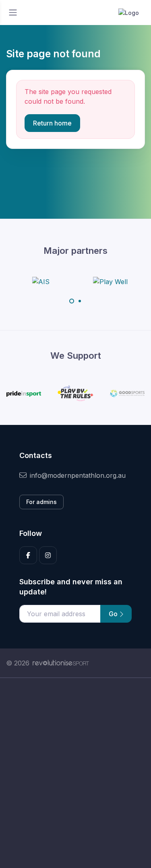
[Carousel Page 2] (79, 301)
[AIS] (41, 281)
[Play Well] (110, 281)
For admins (41, 501)
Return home (52, 123)
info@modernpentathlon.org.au (78, 475)
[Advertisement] (75, 773)
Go (114, 614)
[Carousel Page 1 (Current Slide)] (71, 301)
